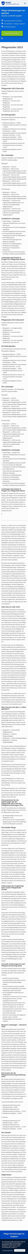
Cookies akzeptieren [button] (19, 1250)
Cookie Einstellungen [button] (7, 1250)
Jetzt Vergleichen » (12, 33)
